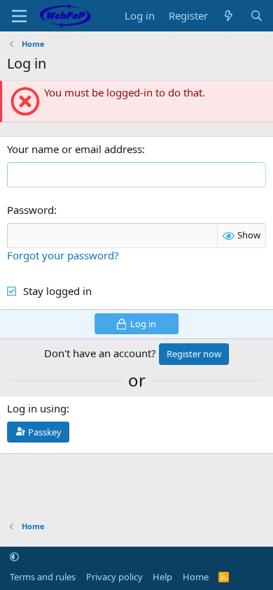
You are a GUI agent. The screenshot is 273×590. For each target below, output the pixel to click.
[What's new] (228, 16)
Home (196, 576)
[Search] (256, 16)
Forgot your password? (63, 255)
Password (30, 210)
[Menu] (19, 16)
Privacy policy (114, 576)
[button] (14, 557)
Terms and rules (43, 576)
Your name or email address (74, 149)
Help (162, 576)
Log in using (36, 408)
